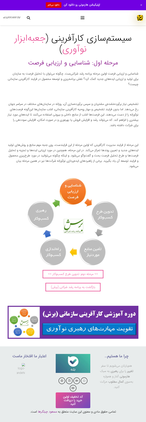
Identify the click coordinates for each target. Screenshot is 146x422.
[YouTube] (73, 388)
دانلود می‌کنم (54, 5)
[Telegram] (62, 380)
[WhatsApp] (84, 380)
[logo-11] (140, 18)
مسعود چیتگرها (47, 411)
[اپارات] (76, 380)
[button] (82, 18)
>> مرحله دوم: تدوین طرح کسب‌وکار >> (73, 274)
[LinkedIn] (69, 380)
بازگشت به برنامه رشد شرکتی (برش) (73, 287)
